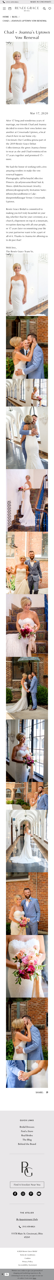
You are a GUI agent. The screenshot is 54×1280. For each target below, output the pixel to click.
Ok (7, 1274)
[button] (4, 8)
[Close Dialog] (2, 1274)
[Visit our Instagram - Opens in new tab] (23, 1194)
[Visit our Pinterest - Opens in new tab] (31, 1194)
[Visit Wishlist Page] (49, 8)
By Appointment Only (27, 1219)
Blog (14, 16)
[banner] (27, 8)
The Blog (27, 1139)
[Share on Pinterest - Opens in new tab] (47, 1092)
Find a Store (27, 1131)
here (34, 1278)
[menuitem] (11, 2)
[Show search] (44, 8)
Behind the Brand (27, 1144)
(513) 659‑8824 (28, 1226)
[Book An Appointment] (10, 8)
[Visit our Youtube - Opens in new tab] (39, 1194)
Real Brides (27, 1135)
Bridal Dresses (27, 1127)
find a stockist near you (27, 1184)
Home (6, 16)
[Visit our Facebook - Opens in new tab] (15, 1194)
